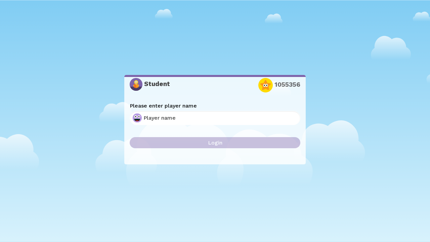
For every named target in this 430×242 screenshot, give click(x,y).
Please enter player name (163, 106)
